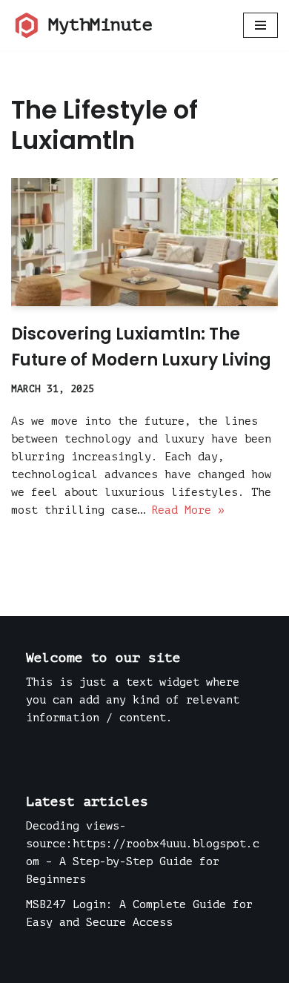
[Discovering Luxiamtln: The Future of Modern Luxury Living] (144, 242)
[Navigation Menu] (260, 25)
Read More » (188, 510)
